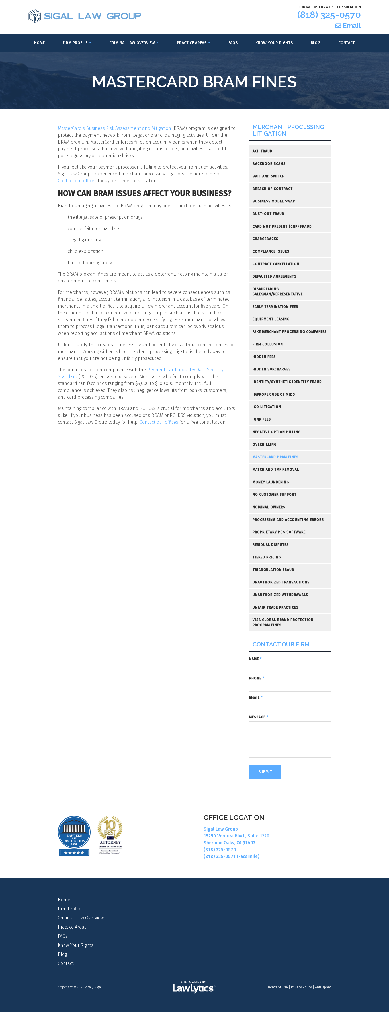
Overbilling (265, 444)
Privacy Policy (301, 987)
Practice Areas (191, 42)
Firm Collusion (268, 344)
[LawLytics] (194, 987)
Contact (346, 42)
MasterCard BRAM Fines (275, 457)
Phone (256, 678)
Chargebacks (265, 239)
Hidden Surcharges (272, 369)
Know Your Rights (274, 42)
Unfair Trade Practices (275, 607)
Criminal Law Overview (132, 42)
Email (352, 25)
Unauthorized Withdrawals (280, 595)
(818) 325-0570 (329, 14)
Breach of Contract (273, 189)
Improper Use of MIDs (274, 394)
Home (39, 42)
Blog (315, 42)
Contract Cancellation (276, 264)
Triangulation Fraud (273, 570)
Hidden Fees (264, 357)
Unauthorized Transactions (281, 582)
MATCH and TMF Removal (276, 470)
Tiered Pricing (267, 557)
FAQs (233, 42)
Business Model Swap (274, 201)
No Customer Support (274, 495)
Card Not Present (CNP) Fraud (282, 226)
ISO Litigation (267, 407)
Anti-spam (323, 987)
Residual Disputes (271, 545)
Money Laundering (271, 482)
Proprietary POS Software (279, 532)
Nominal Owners (269, 507)
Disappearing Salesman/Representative (278, 291)
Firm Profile (75, 42)
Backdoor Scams (269, 164)
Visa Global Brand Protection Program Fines (283, 622)
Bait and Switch (269, 176)
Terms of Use (278, 987)
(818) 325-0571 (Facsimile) (231, 856)
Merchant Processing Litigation (288, 130)
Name (255, 659)
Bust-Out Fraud (268, 214)
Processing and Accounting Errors (288, 520)
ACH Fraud (263, 151)
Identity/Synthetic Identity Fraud (287, 382)
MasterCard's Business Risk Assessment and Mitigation (114, 128)
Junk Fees (262, 419)
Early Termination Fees (275, 307)
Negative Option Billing (277, 432)
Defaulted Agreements (274, 276)
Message (258, 717)
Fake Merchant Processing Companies (290, 332)
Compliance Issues (271, 251)
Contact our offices (77, 180)
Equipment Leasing (271, 319)
